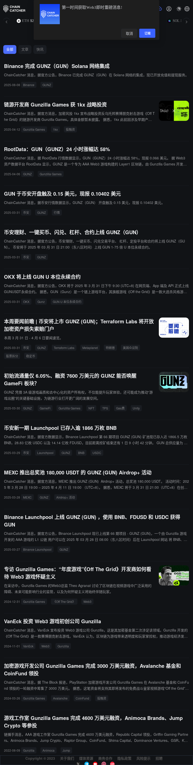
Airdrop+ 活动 (65, 497)
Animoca (48, 750)
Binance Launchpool (37, 549)
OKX (26, 301)
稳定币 (30, 356)
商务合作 (105, 758)
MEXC (27, 497)
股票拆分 (12, 356)
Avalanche (60, 698)
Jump (66, 750)
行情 (57, 212)
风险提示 (143, 758)
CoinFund (82, 698)
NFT (91, 408)
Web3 (87, 601)
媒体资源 (86, 758)
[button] (187, 8)
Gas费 (120, 408)
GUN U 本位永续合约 (67, 301)
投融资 (70, 129)
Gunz (41, 301)
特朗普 (110, 347)
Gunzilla (63, 646)
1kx (55, 129)
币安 (26, 212)
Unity (136, 408)
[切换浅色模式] (179, 9)
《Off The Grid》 (64, 601)
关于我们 (67, 758)
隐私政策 (124, 758)
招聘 (159, 758)
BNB (81, 452)
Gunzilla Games (34, 129)
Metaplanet (90, 347)
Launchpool (45, 452)
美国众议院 (130, 347)
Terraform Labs (64, 347)
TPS (105, 408)
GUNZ (46, 85)
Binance (28, 85)
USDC (96, 452)
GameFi (45, 408)
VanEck (28, 646)
